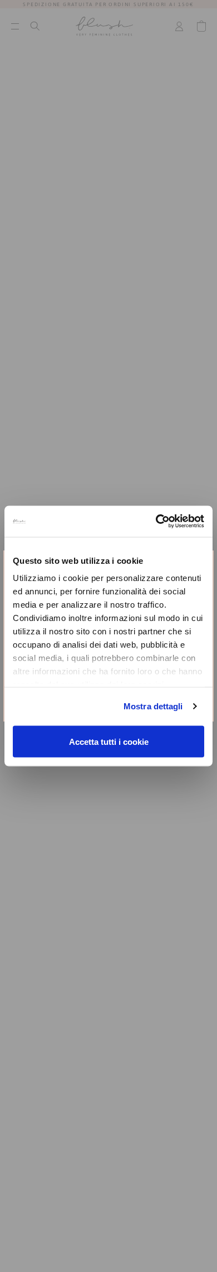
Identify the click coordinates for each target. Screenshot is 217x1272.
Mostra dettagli (153, 706)
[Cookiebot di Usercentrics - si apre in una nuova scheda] (156, 521)
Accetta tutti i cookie (109, 741)
